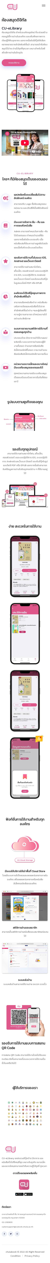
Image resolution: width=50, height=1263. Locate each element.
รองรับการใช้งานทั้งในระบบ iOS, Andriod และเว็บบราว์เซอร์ (30, 259)
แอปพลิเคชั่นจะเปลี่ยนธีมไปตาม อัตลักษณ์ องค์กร (29, 196)
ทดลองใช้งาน (13, 62)
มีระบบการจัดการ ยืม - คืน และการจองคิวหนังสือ (29, 223)
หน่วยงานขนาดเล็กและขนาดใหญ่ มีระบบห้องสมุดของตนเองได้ (31, 365)
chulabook (11, 1252)
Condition (15, 1256)
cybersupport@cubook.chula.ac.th (17, 1226)
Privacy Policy (32, 1256)
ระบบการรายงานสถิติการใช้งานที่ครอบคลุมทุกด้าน (31, 330)
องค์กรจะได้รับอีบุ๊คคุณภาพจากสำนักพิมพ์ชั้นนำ (30, 294)
